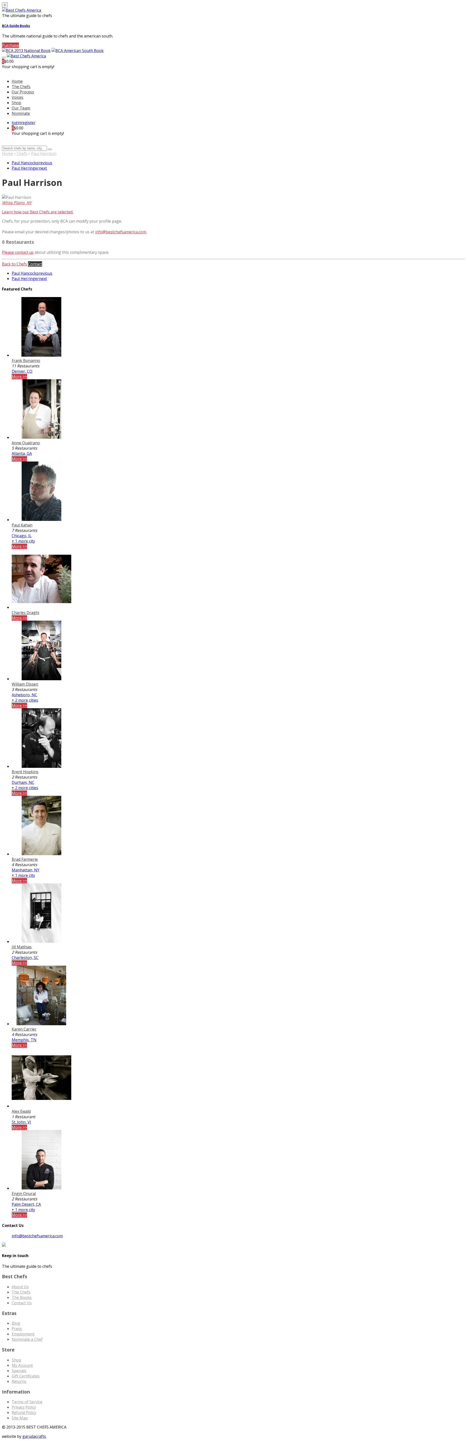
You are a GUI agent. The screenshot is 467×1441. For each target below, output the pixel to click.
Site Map (20, 1418)
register (28, 122)
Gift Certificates (26, 1376)
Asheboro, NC (24, 695)
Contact (35, 264)
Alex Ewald (21, 1111)
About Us (20, 1286)
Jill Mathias (22, 947)
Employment (23, 1334)
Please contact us (18, 252)
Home (7, 153)
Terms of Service (27, 1402)
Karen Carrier (24, 1029)
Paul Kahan (22, 525)
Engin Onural (24, 1193)
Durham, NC (23, 782)
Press (17, 1328)
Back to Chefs (14, 264)
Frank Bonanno (26, 360)
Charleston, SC (25, 957)
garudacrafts (34, 1436)
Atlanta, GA (22, 453)
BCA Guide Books (16, 26)
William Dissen (25, 684)
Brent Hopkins (25, 771)
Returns (19, 1381)
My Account (22, 1365)
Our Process (23, 92)
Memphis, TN (24, 1039)
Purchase (10, 45)
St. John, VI (21, 1122)
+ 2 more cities (25, 700)
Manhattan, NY (25, 870)
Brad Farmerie (25, 859)
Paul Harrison (43, 153)
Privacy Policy (24, 1407)
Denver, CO (22, 371)
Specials (19, 1370)
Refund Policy (24, 1412)
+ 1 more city (23, 541)
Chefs (22, 153)
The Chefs (21, 86)
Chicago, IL (22, 535)
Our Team (21, 108)
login (16, 122)
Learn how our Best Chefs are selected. (37, 212)
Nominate (21, 113)
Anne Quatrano (26, 442)
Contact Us (22, 1302)
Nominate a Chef (27, 1339)
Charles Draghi (25, 612)
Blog (16, 1323)
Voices (17, 97)
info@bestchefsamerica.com (120, 232)
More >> (19, 376)
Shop (16, 102)
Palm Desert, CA (26, 1204)
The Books (22, 1297)
